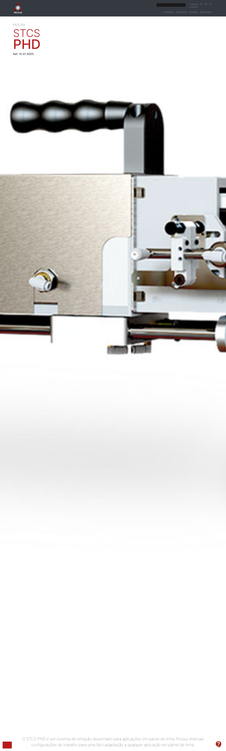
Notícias (193, 12)
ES (210, 4)
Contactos (181, 12)
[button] (7, 745)
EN (206, 4)
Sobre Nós (206, 12)
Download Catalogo (194, 5)
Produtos (169, 12)
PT (201, 4)
